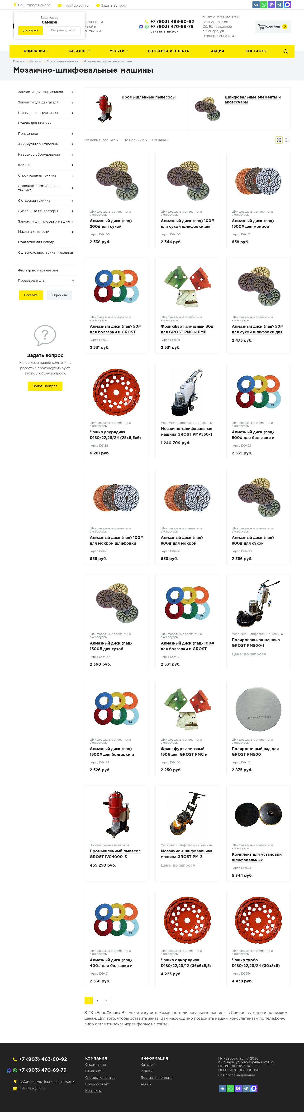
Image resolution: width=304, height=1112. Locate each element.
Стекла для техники (35, 123)
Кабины (24, 165)
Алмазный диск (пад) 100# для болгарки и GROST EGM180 (187, 649)
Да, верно (30, 30)
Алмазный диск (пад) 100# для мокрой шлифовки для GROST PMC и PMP (116, 543)
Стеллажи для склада (36, 242)
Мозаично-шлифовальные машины (107, 61)
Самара (34, 5)
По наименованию (100, 140)
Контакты (256, 51)
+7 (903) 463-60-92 (172, 22)
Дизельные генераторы (38, 211)
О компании (95, 1064)
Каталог (77, 51)
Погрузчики (28, 133)
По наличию (134, 140)
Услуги (117, 51)
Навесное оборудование (39, 154)
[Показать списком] (287, 140)
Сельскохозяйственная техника (45, 252)
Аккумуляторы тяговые (38, 144)
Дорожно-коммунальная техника (39, 188)
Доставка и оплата (168, 51)
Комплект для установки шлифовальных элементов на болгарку (257, 860)
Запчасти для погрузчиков (40, 92)
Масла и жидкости (33, 231)
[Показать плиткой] (279, 140)
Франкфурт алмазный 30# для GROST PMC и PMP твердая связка (187, 332)
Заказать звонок (164, 31)
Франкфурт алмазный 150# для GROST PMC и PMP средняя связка (184, 754)
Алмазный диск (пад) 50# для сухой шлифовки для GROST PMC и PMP (257, 332)
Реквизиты (94, 1071)
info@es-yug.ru (76, 5)
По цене (159, 140)
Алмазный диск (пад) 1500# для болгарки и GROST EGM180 (112, 754)
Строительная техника (63, 61)
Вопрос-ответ (97, 1084)
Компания (34, 51)
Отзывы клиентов (100, 1077)
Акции (217, 51)
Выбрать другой (63, 30)
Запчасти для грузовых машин (44, 221)
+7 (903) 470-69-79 (172, 27)
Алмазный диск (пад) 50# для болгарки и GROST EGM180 (115, 332)
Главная (19, 61)
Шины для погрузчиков (38, 113)
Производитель (31, 280)
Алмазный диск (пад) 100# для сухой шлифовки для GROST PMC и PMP (187, 226)
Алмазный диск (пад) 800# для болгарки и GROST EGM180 (253, 437)
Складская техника (34, 200)
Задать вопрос (113, 5)
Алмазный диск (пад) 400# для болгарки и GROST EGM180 (111, 965)
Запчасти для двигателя (38, 102)
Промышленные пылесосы (149, 97)
